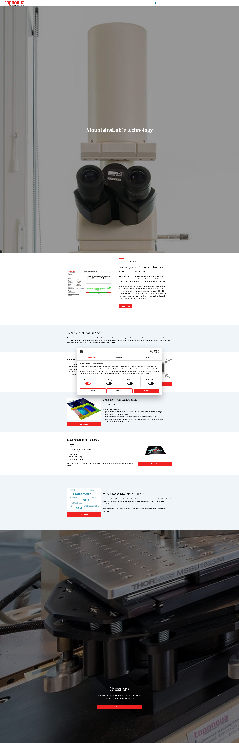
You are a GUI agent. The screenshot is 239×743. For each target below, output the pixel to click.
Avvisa (93, 391)
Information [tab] (119, 357)
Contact (148, 3)
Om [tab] (147, 357)
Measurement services (123, 3)
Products (138, 3)
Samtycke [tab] (91, 357)
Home (82, 3)
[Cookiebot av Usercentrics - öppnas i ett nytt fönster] (151, 351)
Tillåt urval (119, 391)
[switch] (109, 383)
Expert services (105, 3)
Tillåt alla (146, 391)
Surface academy (92, 3)
